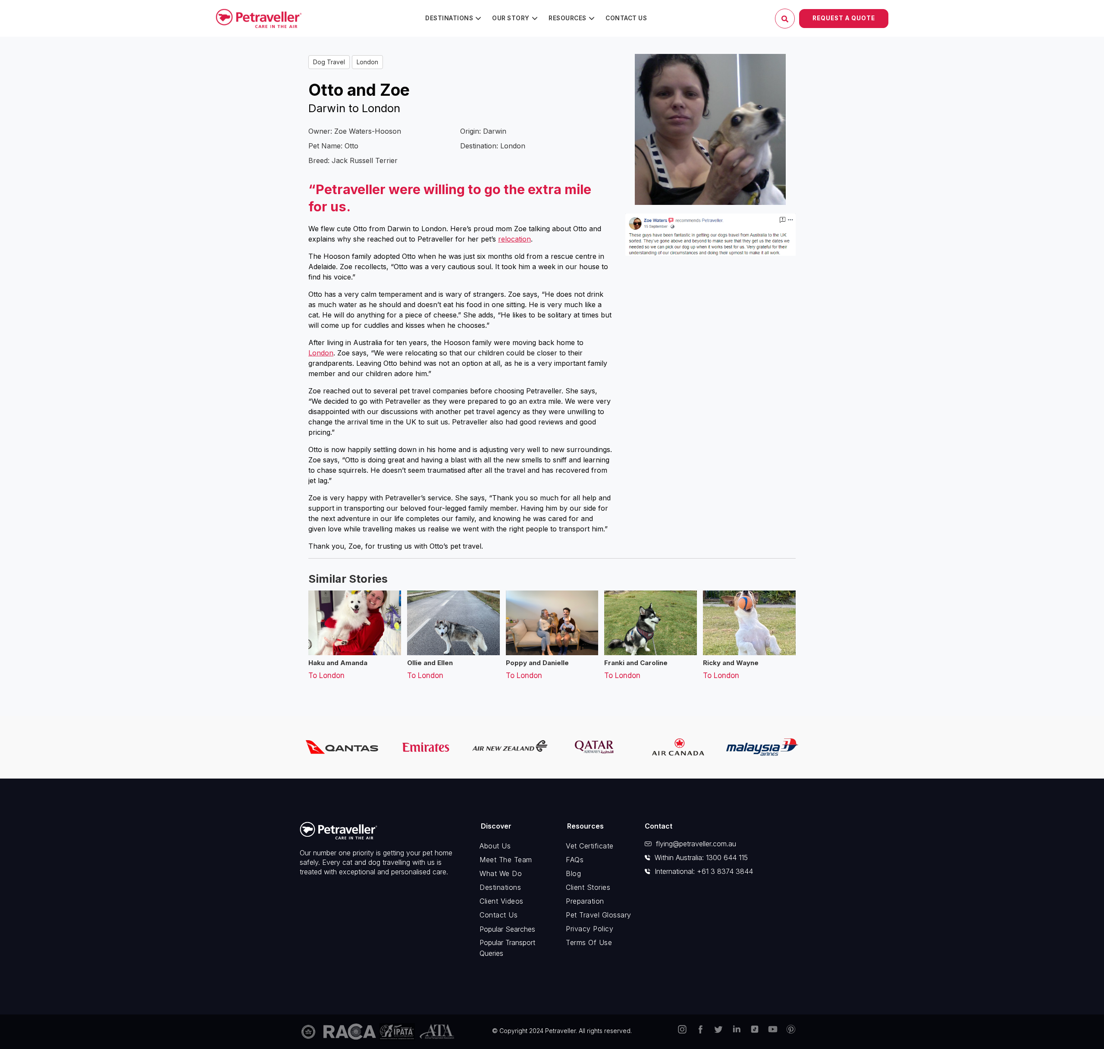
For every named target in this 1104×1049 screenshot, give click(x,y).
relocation (514, 239)
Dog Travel (329, 62)
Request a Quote (843, 18)
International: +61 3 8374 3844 (704, 871)
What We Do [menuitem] (501, 873)
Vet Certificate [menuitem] (590, 846)
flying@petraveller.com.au (696, 843)
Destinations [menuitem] (449, 18)
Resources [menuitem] (567, 18)
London (367, 62)
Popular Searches (507, 929)
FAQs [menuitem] (574, 859)
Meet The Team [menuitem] (506, 859)
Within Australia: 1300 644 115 (701, 857)
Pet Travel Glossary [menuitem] (598, 915)
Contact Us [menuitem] (626, 18)
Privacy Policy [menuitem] (589, 928)
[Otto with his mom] (710, 129)
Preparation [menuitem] (585, 901)
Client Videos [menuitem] (502, 901)
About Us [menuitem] (495, 846)
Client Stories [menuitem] (588, 887)
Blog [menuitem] (573, 873)
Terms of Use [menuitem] (589, 942)
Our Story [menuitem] (511, 18)
